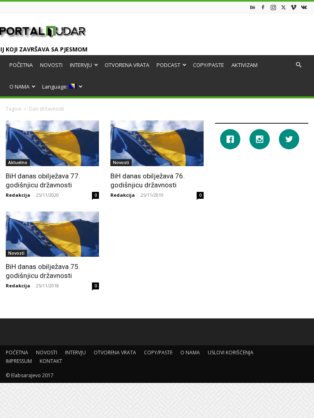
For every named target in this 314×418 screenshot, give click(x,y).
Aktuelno (17, 162)
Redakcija (18, 195)
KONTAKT (51, 361)
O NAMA (19, 86)
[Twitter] (283, 7)
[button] (298, 65)
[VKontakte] (303, 7)
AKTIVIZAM (244, 65)
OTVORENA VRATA (127, 65)
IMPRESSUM (19, 361)
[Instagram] (273, 7)
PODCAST (168, 65)
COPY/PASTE (208, 65)
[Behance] (252, 7)
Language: (55, 86)
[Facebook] (262, 7)
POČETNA (21, 65)
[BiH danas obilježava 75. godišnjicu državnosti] (52, 234)
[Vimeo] (293, 7)
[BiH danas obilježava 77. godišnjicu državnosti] (52, 143)
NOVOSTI (51, 65)
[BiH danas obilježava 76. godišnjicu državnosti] (157, 143)
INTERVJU (81, 65)
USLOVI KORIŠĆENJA (230, 352)
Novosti (121, 162)
